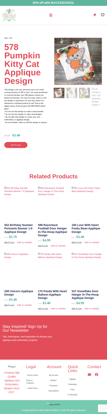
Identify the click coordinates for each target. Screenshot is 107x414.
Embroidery (72, 384)
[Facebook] (96, 374)
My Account (53, 375)
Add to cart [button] (9, 242)
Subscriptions (53, 391)
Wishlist (53, 380)
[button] (51, 15)
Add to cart (16, 145)
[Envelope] (89, 374)
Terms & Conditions (30, 381)
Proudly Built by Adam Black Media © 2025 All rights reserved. (53, 410)
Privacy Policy (32, 375)
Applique (72, 379)
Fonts (72, 389)
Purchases (53, 386)
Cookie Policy (32, 388)
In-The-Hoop (72, 395)
